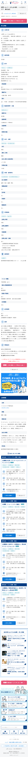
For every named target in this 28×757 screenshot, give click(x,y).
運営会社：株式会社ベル (14, 751)
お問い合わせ (9, 749)
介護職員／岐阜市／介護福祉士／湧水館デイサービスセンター (14, 545)
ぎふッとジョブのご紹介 (14, 697)
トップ (6, 742)
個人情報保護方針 (18, 748)
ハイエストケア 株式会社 (10, 13)
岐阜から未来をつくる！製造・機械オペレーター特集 (16, 654)
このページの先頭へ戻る (14, 739)
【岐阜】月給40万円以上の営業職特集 (16, 639)
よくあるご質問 (12, 716)
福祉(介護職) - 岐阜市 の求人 (15, 742)
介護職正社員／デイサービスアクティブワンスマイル (14, 461)
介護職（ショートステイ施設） (11, 504)
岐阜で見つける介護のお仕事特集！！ (16, 663)
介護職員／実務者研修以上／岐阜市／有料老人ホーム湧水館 (14, 589)
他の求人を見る (5, 407)
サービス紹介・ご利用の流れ (15, 703)
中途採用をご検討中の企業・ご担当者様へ (14, 746)
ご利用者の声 (11, 710)
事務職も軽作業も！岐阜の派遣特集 (16, 672)
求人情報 (2, 3)
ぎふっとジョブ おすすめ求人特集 (16, 646)
